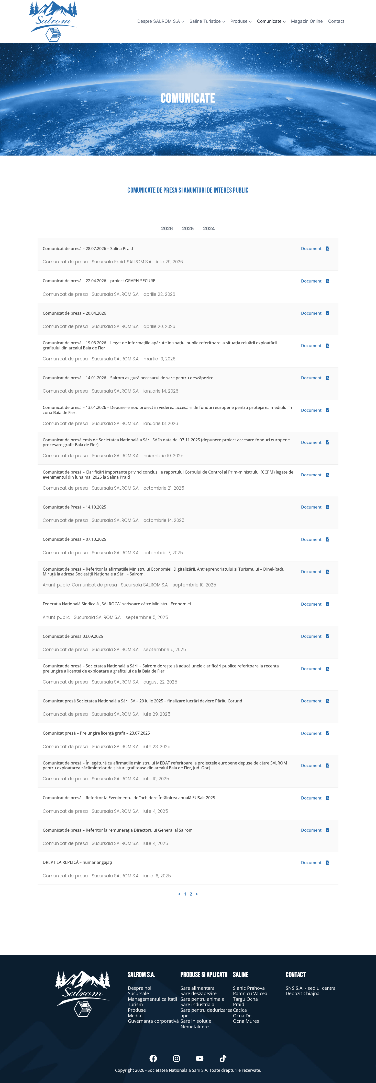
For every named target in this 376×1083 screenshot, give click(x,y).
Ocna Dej (243, 1016)
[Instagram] (176, 1058)
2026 (167, 228)
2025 (188, 228)
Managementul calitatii (152, 999)
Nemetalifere (195, 1026)
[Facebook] (153, 1058)
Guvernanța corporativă (153, 1021)
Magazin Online (307, 21)
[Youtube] (199, 1058)
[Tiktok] (223, 1058)
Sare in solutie (196, 1021)
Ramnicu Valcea (250, 993)
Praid (238, 1004)
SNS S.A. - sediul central (311, 988)
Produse (137, 1010)
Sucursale (138, 993)
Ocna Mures (246, 1021)
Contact (336, 21)
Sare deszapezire (199, 993)
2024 (209, 228)
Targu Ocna (245, 999)
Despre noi (139, 988)
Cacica (240, 1010)
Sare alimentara (198, 988)
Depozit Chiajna (302, 993)
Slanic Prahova (249, 988)
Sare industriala (197, 1004)
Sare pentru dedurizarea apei (207, 1013)
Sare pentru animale (202, 999)
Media (134, 1016)
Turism (135, 1004)
